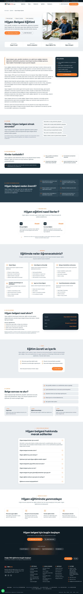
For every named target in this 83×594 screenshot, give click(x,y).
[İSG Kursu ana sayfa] (10, 4)
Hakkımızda (61, 592)
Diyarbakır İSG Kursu (59, 576)
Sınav (29, 4)
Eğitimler (23, 4)
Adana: (72, 587)
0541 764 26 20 (66, 1)
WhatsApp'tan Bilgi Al (13, 33)
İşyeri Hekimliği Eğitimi (47, 548)
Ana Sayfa (7, 10)
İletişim (68, 592)
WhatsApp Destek (75, 1)
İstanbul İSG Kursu (59, 568)
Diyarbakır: (37, 588)
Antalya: (47, 588)
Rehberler (36, 4)
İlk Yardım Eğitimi (35, 548)
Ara (76, 558)
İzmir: (53, 587)
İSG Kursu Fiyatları (46, 581)
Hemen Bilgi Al (74, 4)
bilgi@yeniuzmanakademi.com (74, 581)
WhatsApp (69, 558)
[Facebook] (8, 575)
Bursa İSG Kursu (58, 573)
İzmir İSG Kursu (58, 571)
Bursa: (62, 587)
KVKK (71, 592)
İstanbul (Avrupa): (19, 587)
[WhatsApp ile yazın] (3, 591)
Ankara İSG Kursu (58, 569)
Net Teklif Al (58, 368)
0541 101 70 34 (73, 579)
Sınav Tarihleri (45, 571)
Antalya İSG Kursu (58, 578)
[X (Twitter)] (11, 575)
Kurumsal (50, 4)
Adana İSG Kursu (58, 575)
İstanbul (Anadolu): (32, 587)
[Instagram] (6, 575)
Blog (65, 592)
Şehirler (43, 4)
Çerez (77, 592)
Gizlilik (74, 592)
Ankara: (44, 587)
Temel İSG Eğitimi (24, 548)
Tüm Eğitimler (59, 548)
